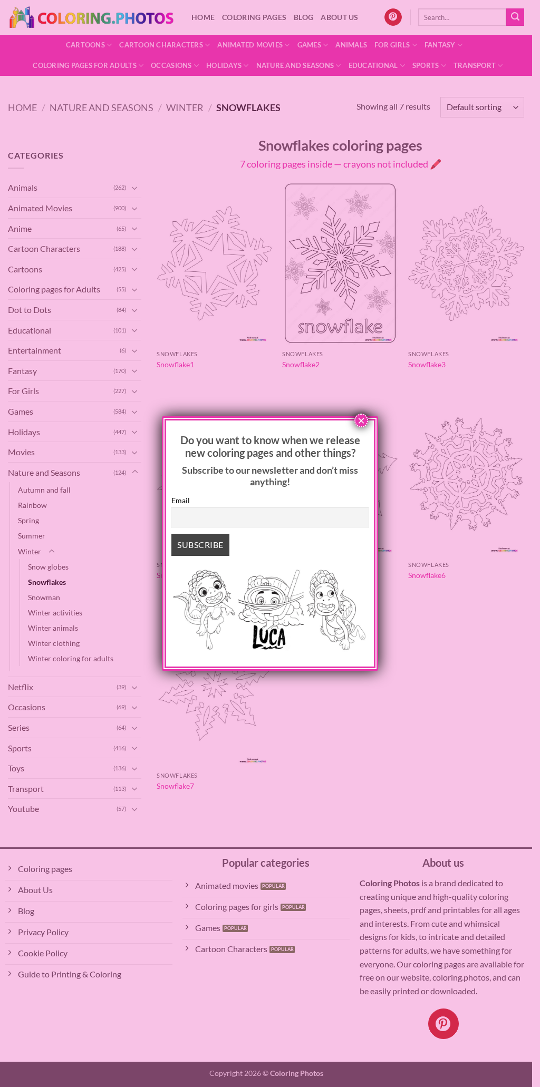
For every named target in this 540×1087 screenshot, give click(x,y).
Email (180, 500)
